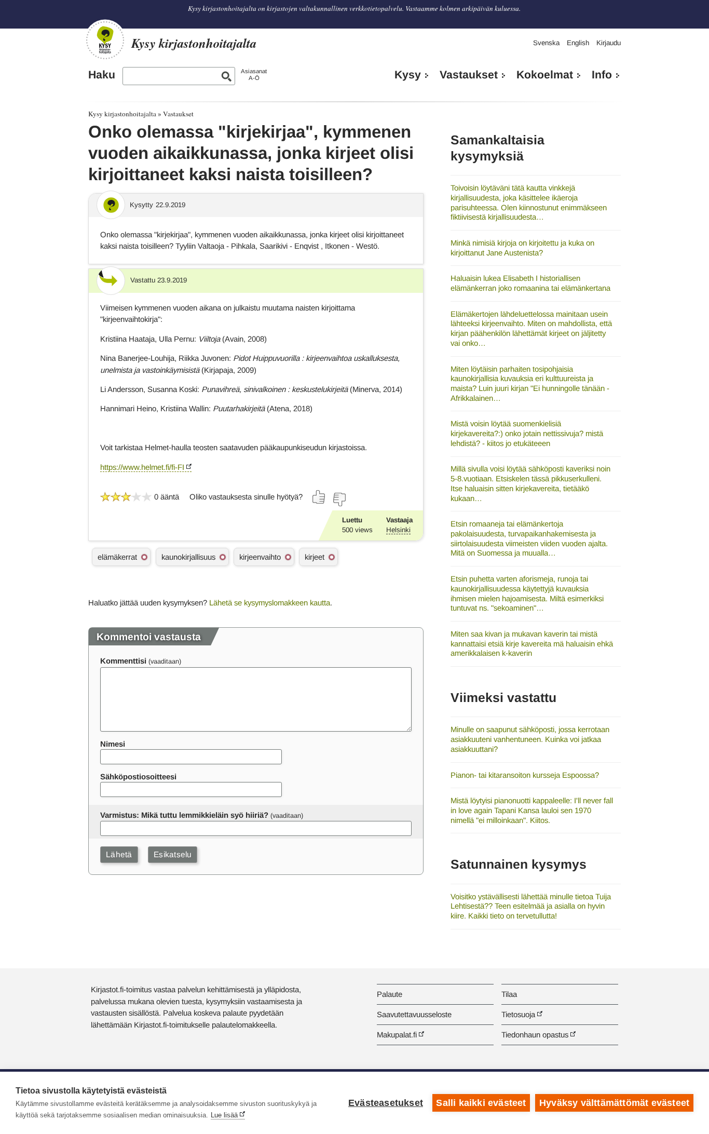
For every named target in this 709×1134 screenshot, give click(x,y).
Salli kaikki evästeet (481, 1103)
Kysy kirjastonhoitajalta (122, 113)
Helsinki (398, 530)
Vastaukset (469, 75)
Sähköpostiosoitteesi (138, 776)
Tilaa (509, 994)
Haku (101, 75)
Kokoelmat (544, 75)
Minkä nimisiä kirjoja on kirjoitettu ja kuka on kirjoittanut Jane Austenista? (522, 247)
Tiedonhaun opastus (534, 1034)
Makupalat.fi (397, 1034)
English (578, 43)
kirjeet (314, 556)
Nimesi (112, 743)
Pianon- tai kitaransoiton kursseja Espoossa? (525, 775)
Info (602, 75)
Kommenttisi (123, 660)
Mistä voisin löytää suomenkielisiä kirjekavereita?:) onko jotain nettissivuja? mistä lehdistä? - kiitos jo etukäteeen (527, 433)
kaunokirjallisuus (188, 556)
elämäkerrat (117, 556)
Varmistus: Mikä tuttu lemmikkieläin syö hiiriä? (184, 815)
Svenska (546, 43)
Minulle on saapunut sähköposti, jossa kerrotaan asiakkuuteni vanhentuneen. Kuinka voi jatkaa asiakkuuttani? (530, 739)
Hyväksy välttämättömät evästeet (614, 1103)
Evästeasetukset (385, 1103)
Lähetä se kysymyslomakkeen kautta (269, 602)
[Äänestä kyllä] (319, 497)
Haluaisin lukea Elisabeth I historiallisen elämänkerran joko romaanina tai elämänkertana (530, 283)
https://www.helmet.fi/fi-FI (142, 467)
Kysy (407, 75)
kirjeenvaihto (260, 556)
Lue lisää (224, 1115)
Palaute (389, 994)
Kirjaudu (608, 43)
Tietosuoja (518, 1014)
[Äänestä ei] (339, 499)
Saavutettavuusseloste (414, 1014)
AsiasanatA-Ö (254, 74)
